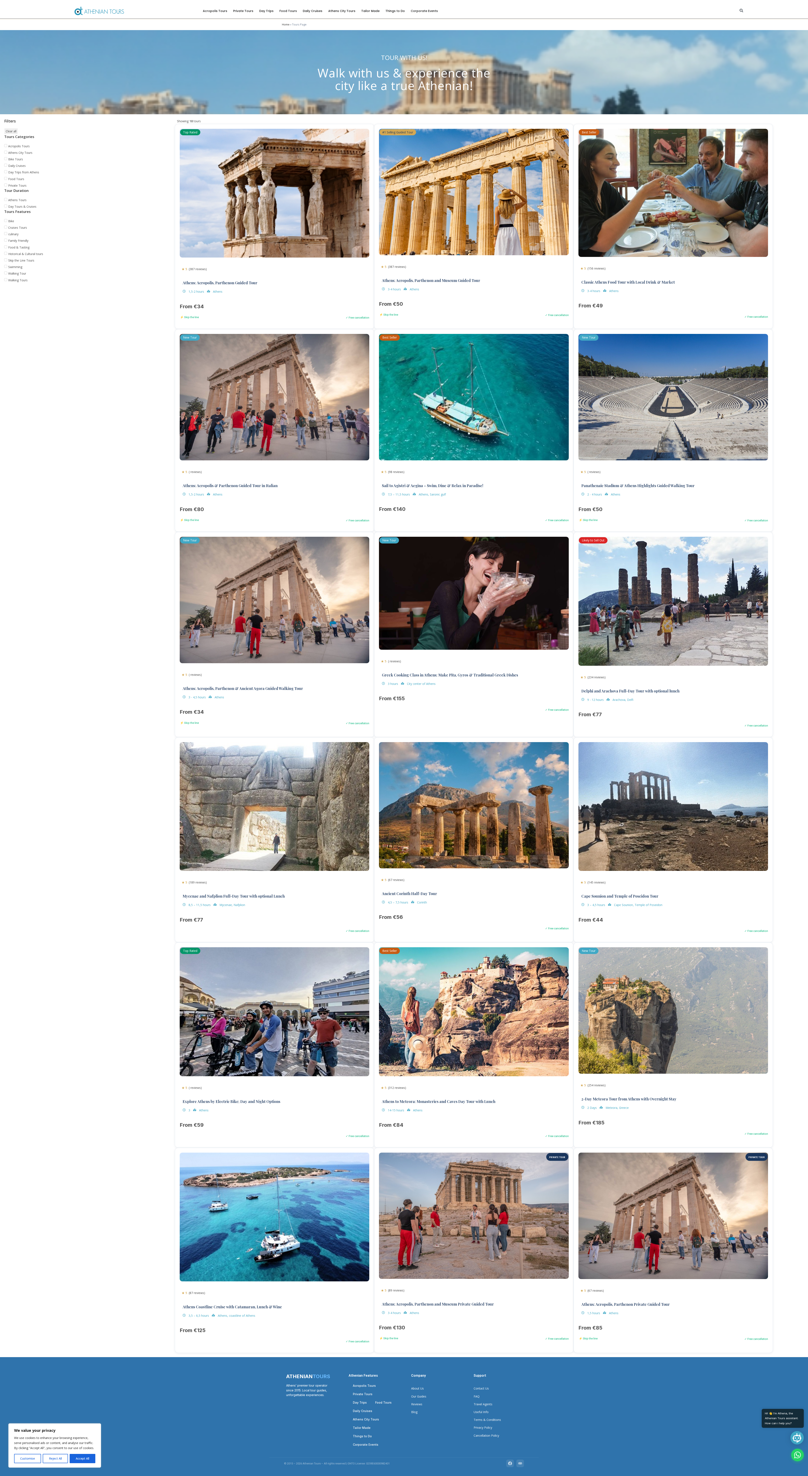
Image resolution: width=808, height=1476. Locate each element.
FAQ (477, 1396)
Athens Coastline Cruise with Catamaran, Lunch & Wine (232, 1306)
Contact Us (481, 1388)
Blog (414, 1412)
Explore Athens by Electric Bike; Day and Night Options (231, 1101)
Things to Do (395, 11)
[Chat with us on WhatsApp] (797, 1455)
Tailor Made (370, 11)
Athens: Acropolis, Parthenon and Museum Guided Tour (431, 280)
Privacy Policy (483, 1428)
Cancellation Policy (486, 1435)
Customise (27, 1458)
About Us (417, 1388)
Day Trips (266, 11)
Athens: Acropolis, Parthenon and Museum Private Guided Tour (438, 1304)
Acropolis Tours (215, 11)
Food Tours (288, 11)
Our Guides (418, 1396)
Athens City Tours (341, 11)
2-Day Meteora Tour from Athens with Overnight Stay (628, 1098)
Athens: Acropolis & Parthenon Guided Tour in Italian (230, 485)
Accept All (82, 1458)
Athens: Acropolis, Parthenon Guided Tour (220, 282)
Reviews (416, 1404)
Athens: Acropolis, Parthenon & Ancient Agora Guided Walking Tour (243, 688)
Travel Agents (483, 1404)
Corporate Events (424, 11)
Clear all (11, 131)
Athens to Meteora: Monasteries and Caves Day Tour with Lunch (438, 1101)
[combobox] (771, 10)
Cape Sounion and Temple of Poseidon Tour (619, 896)
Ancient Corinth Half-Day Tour (409, 893)
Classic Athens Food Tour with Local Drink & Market (628, 282)
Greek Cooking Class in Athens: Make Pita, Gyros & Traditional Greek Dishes (450, 675)
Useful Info (481, 1412)
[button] (797, 1437)
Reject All (55, 1458)
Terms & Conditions (487, 1420)
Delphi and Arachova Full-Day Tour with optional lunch (630, 690)
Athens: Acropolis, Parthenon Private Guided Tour (625, 1304)
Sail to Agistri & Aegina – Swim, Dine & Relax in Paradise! (432, 485)
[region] (54, 1445)
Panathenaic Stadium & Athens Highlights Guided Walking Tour (638, 485)
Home (286, 24)
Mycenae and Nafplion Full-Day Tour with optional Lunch (234, 896)
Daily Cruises (312, 11)
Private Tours (243, 11)
